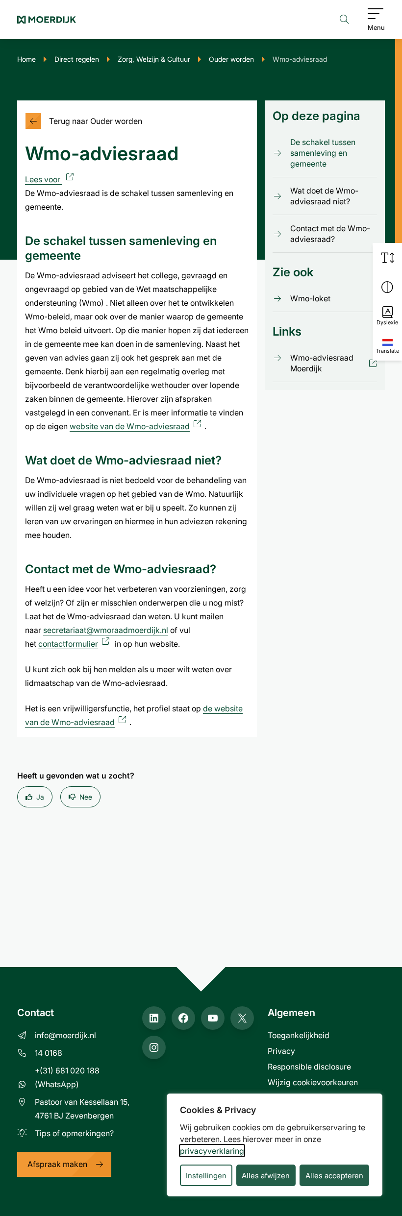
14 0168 (48, 1052)
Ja (40, 797)
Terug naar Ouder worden (95, 120)
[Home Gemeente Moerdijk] (46, 20)
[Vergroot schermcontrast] (387, 287)
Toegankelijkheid (298, 1035)
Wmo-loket (310, 298)
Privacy (281, 1050)
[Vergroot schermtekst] (387, 257)
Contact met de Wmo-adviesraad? (330, 233)
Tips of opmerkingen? (74, 1133)
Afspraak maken (57, 1163)
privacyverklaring (212, 1150)
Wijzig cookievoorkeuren (313, 1082)
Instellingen (206, 1175)
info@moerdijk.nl (65, 1035)
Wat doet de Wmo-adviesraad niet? (324, 196)
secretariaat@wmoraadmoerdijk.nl (105, 629)
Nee (85, 797)
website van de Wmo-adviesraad (137, 426)
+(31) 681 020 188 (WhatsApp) (67, 1077)
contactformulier (75, 643)
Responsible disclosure (309, 1066)
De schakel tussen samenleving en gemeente (322, 152)
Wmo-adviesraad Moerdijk (326, 363)
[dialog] (274, 1145)
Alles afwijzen (266, 1175)
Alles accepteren (334, 1175)
